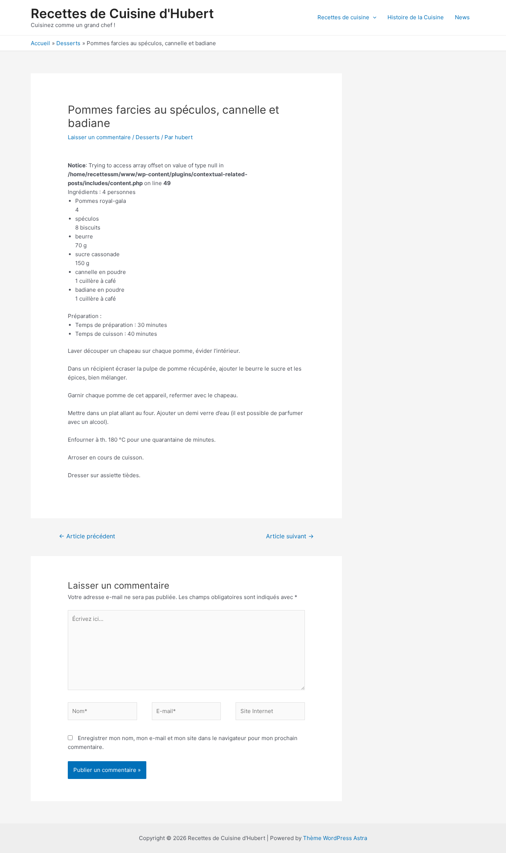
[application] (372, 17)
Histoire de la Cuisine (415, 17)
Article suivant (290, 536)
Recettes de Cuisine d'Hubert (122, 13)
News (462, 17)
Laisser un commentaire (99, 137)
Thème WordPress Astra (335, 838)
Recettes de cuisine (343, 17)
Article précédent (87, 536)
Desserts (148, 137)
